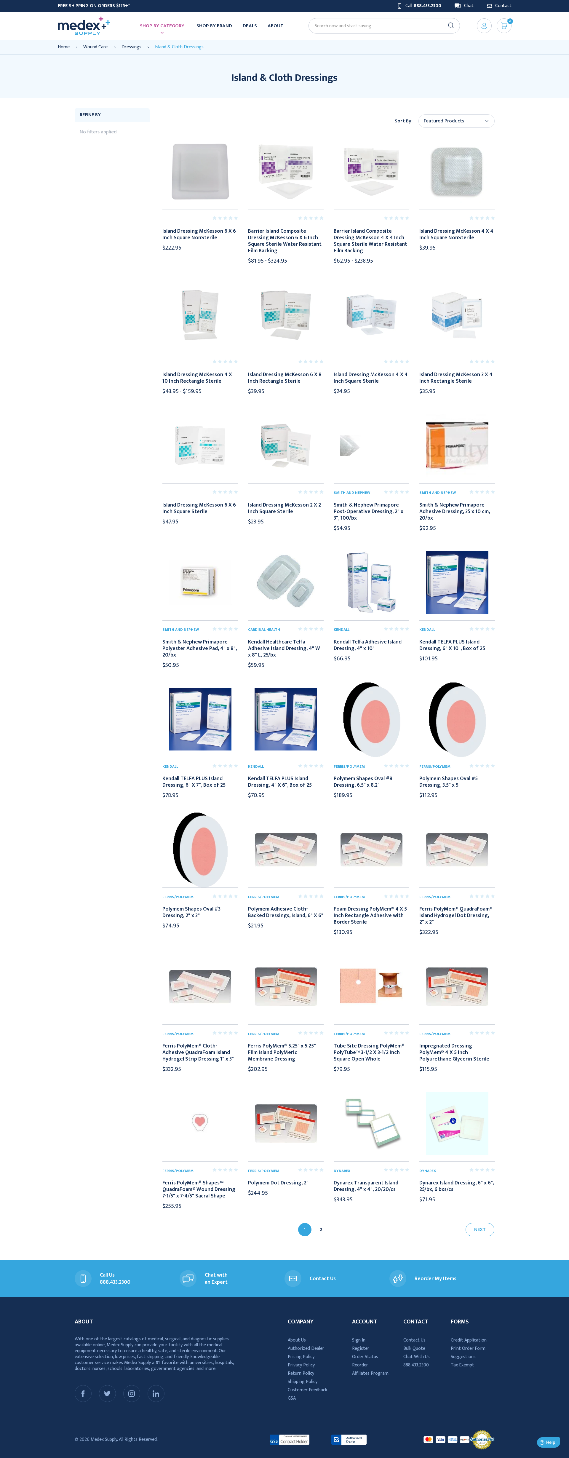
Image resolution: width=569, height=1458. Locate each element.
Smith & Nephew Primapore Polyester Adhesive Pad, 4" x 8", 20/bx (199, 648)
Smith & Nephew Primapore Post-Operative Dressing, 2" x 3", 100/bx (368, 511)
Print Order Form (468, 1348)
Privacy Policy (301, 1365)
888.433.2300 (416, 1365)
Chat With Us (416, 1357)
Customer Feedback (307, 1390)
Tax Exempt (462, 1365)
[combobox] (381, 26)
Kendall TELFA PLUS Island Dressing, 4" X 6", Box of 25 (280, 781)
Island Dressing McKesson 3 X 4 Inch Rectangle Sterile (456, 377)
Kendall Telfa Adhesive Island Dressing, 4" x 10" (368, 645)
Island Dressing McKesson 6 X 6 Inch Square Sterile (199, 508)
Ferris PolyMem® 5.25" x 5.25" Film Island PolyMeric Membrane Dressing (282, 1052)
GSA (292, 1398)
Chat (469, 5)
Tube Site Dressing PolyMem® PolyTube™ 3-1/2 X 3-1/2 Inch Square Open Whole (369, 1052)
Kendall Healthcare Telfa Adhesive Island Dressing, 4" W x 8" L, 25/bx (284, 648)
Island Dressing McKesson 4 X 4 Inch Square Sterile (371, 377)
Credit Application (469, 1340)
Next (480, 1230)
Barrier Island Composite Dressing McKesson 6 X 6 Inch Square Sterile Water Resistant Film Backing (285, 241)
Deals (250, 26)
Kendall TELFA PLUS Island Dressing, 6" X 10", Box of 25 (452, 645)
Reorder (360, 1365)
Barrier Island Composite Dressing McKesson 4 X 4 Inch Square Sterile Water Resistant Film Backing (370, 241)
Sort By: (404, 121)
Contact (503, 5)
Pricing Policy (301, 1357)
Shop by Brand (214, 26)
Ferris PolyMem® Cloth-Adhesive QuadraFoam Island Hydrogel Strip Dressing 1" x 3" (198, 1052)
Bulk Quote (414, 1348)
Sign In (358, 1340)
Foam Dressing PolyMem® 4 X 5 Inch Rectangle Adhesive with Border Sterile (370, 915)
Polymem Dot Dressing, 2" (278, 1183)
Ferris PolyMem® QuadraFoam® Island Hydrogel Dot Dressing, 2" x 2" (456, 915)
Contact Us (414, 1340)
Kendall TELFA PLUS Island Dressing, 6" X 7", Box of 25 (194, 781)
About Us (297, 1340)
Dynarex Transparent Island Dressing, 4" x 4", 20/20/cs (366, 1186)
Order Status (365, 1357)
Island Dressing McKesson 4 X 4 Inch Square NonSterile (456, 234)
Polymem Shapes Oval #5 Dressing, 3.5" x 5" (448, 781)
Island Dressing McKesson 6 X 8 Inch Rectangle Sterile (285, 377)
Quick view (200, 171)
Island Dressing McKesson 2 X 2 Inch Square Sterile (284, 508)
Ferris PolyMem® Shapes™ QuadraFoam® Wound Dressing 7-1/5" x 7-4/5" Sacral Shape (198, 1189)
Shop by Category (162, 26)
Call (423, 5)
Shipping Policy (302, 1382)
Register (360, 1348)
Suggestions (463, 1357)
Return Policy (301, 1373)
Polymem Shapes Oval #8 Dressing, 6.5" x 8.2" (363, 781)
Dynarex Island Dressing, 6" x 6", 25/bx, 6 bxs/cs (456, 1186)
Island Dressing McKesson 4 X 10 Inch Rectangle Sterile (197, 377)
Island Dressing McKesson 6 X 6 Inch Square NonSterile (199, 234)
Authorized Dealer (306, 1348)
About (275, 26)
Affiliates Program (370, 1373)
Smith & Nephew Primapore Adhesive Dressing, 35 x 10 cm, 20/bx (454, 511)
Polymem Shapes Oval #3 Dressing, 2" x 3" (191, 912)
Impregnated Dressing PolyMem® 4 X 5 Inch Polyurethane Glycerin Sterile (454, 1052)
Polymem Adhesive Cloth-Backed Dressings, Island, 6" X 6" (285, 912)
